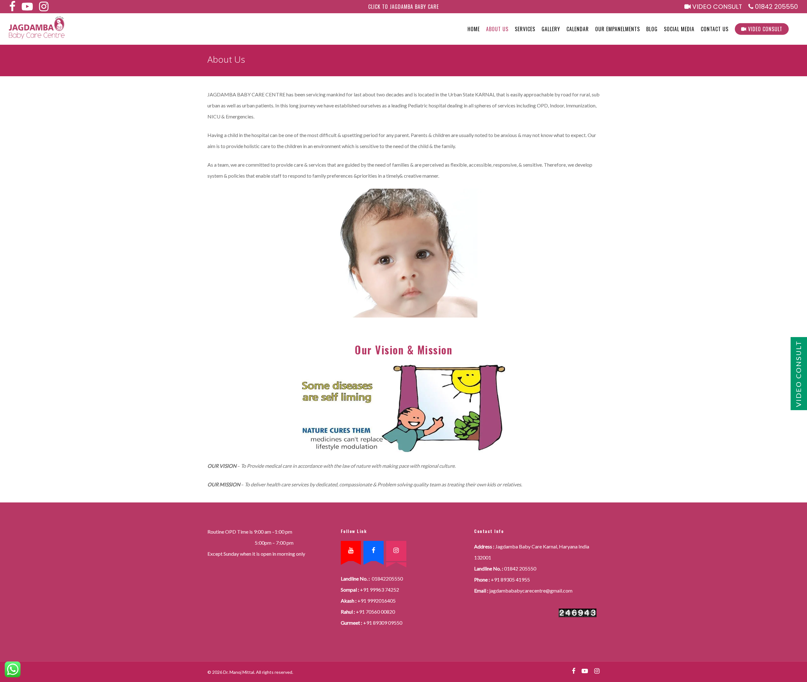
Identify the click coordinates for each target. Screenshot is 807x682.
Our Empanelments (617, 29)
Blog (652, 29)
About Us (497, 29)
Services (525, 29)
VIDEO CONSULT (716, 6)
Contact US (715, 29)
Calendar (577, 29)
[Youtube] (351, 551)
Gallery (551, 29)
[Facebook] (373, 551)
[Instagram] (396, 551)
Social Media (679, 29)
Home (473, 29)
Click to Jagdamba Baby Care (403, 6)
